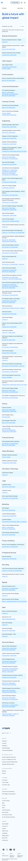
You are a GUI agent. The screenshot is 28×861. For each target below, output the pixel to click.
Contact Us (5, 826)
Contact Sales (15, 2)
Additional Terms (5, 855)
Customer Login (6, 784)
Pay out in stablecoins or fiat (9, 759)
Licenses (19, 853)
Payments (4, 741)
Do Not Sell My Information (8, 817)
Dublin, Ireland (12, 332)
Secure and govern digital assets (10, 761)
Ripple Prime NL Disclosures (20, 856)
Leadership (4, 833)
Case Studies (5, 782)
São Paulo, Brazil (6, 417)
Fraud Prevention (6, 810)
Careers (4, 828)
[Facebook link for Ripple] (3, 849)
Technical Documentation (8, 791)
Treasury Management (7, 750)
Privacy (11, 853)
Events (3, 805)
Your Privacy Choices (7, 814)
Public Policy (5, 831)
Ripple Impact (5, 835)
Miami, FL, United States (8, 92)
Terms (3, 853)
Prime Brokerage (6, 748)
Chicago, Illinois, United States (9, 55)
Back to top (5, 733)
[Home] (1, 2)
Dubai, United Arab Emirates (8, 619)
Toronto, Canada (6, 68)
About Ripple (5, 823)
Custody (4, 743)
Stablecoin (4, 745)
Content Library (6, 800)
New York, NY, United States (8, 49)
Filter (22, 26)
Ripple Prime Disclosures (12, 856)
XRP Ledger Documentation (8, 794)
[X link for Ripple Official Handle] (7, 849)
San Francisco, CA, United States (10, 94)
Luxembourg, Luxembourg (8, 187)
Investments (5, 840)
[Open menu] (24, 2)
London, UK (5, 42)
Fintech (4, 773)
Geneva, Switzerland (7, 377)
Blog (3, 803)
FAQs (3, 807)
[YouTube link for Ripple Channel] (10, 849)
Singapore (22, 308)
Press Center (5, 812)
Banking (4, 771)
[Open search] (21, 2)
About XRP (4, 838)
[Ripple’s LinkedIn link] (14, 849)
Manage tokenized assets (8, 764)
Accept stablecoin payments (9, 757)
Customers (4, 780)
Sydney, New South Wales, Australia (10, 221)
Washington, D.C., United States (9, 170)
